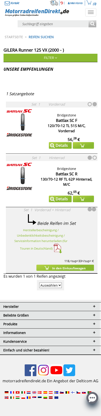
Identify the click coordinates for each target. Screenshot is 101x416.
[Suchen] (92, 24)
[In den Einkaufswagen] (83, 145)
